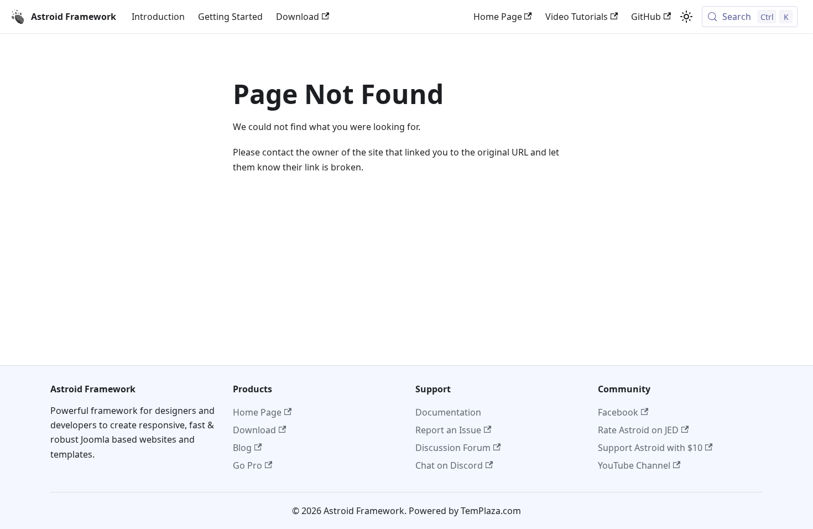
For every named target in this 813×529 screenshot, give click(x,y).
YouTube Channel (634, 465)
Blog (242, 448)
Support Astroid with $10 (650, 448)
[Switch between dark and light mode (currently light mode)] (686, 16)
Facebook (618, 412)
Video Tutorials (576, 17)
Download (297, 17)
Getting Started (230, 17)
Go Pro (247, 465)
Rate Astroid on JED (638, 430)
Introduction (158, 17)
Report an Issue (448, 430)
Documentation (448, 412)
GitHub (646, 17)
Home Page (497, 17)
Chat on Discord (449, 465)
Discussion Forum (453, 448)
